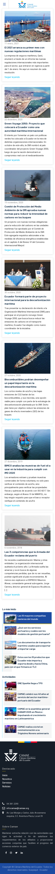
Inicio (4, 775)
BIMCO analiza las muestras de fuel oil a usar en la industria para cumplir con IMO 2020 (27, 469)
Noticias (6, 786)
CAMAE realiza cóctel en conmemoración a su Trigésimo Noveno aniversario (33, 730)
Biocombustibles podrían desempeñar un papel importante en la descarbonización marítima (27, 383)
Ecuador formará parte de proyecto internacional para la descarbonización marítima (27, 300)
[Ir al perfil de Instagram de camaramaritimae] (11, 853)
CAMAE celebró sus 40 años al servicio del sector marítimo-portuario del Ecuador (33, 697)
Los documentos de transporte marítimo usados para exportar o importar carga (34, 645)
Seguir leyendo (12, 77)
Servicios (7, 782)
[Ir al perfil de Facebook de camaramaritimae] (6, 853)
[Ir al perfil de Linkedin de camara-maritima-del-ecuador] (22, 853)
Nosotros (7, 779)
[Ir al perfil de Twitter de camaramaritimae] (16, 853)
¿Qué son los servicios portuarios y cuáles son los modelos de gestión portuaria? (34, 631)
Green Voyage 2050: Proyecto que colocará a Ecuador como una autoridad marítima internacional (25, 127)
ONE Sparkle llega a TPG (30, 683)
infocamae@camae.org (18, 808)
